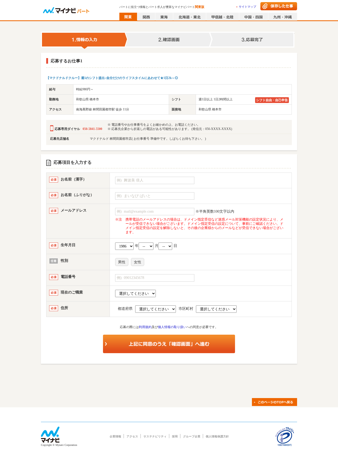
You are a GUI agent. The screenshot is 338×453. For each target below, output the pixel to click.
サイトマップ (247, 6)
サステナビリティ (155, 436)
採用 (175, 436)
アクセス (132, 436)
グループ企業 (191, 436)
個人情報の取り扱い (172, 327)
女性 (137, 262)
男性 (121, 262)
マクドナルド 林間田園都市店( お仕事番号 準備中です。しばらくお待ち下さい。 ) (148, 139)
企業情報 (115, 436)
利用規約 (145, 327)
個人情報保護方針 (217, 436)
